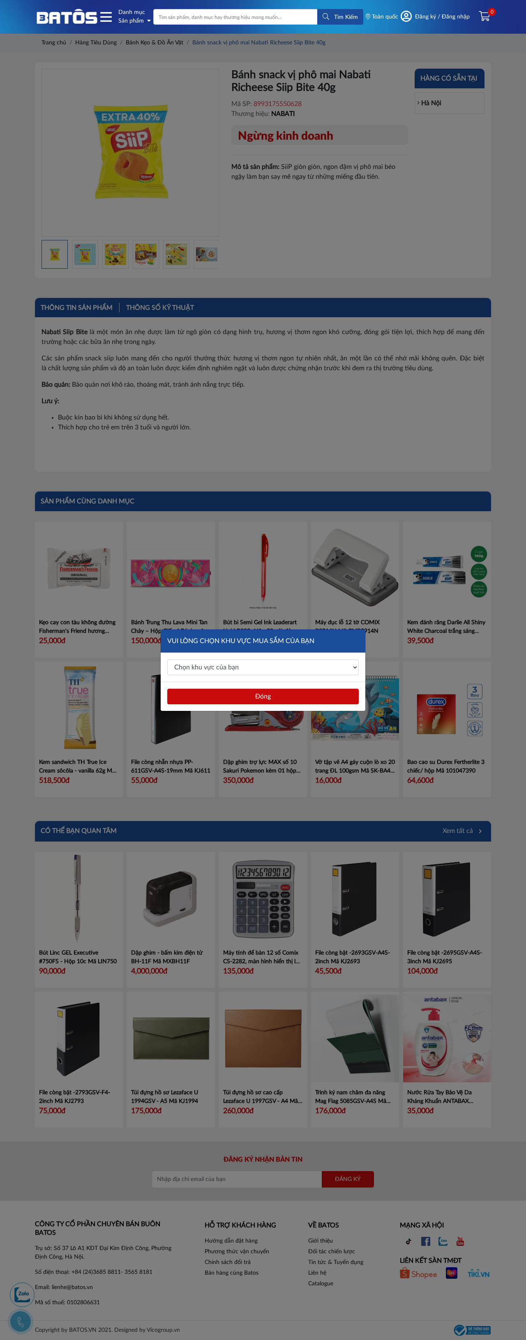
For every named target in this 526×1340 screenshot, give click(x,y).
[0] (481, 17)
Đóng (263, 696)
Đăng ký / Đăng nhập (442, 17)
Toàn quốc (384, 17)
